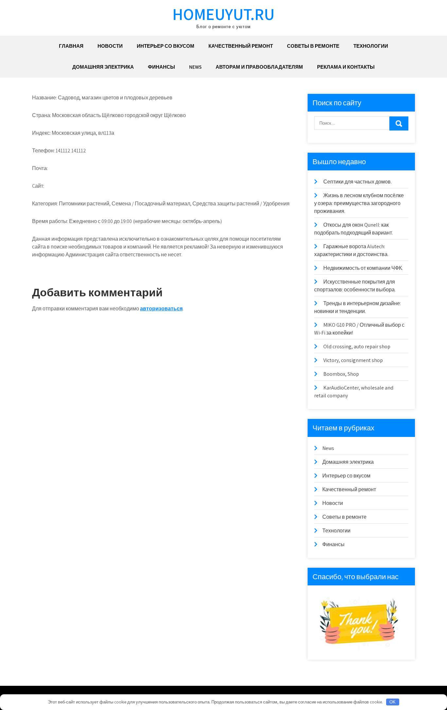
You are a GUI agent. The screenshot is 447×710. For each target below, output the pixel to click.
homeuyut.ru (223, 14)
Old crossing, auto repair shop (356, 346)
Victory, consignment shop (353, 360)
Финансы (161, 67)
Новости (110, 46)
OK (392, 702)
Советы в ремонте (313, 46)
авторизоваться (161, 308)
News (195, 67)
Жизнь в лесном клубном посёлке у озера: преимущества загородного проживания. (359, 203)
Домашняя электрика (103, 67)
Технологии (370, 46)
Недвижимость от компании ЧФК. (363, 268)
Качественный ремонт (240, 46)
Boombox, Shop (341, 374)
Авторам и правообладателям (259, 67)
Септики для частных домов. (357, 181)
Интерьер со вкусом (165, 46)
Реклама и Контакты (346, 67)
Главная (71, 46)
